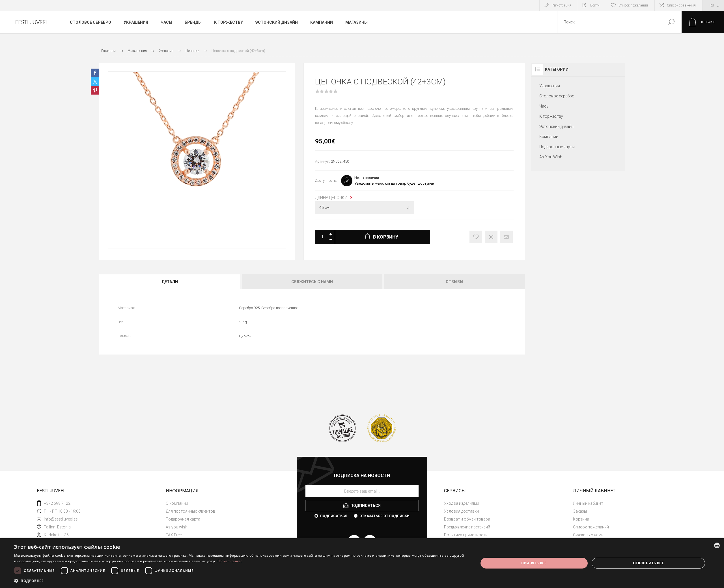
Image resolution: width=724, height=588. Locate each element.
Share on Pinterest (95, 90)
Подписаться (333, 516)
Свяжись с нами (588, 535)
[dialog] (362, 563)
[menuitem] (226, 503)
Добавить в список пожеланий (475, 237)
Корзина (581, 519)
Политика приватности (466, 535)
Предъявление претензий (467, 527)
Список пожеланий (591, 527)
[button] (239, 580)
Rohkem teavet (229, 561)
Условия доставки (461, 511)
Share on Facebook (95, 73)
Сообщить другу (506, 237)
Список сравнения (681, 5)
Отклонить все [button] (648, 563)
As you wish (177, 527)
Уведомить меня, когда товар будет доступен (394, 183)
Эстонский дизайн (556, 126)
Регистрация (561, 5)
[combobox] (608, 22)
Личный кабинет (588, 503)
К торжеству (551, 116)
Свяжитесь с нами (312, 281)
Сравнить (491, 237)
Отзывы (454, 281)
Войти (595, 5)
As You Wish (550, 157)
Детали (169, 281)
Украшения (549, 86)
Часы (544, 106)
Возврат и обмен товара (467, 519)
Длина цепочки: (332, 197)
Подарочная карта (183, 519)
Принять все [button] (533, 563)
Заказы (580, 511)
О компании (177, 503)
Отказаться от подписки (384, 516)
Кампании (548, 136)
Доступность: (326, 180)
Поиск (671, 22)
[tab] (170, 281)
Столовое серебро (556, 96)
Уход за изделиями (461, 503)
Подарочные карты (557, 147)
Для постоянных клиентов (190, 511)
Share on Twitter (95, 81)
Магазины (356, 22)
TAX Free (174, 535)
